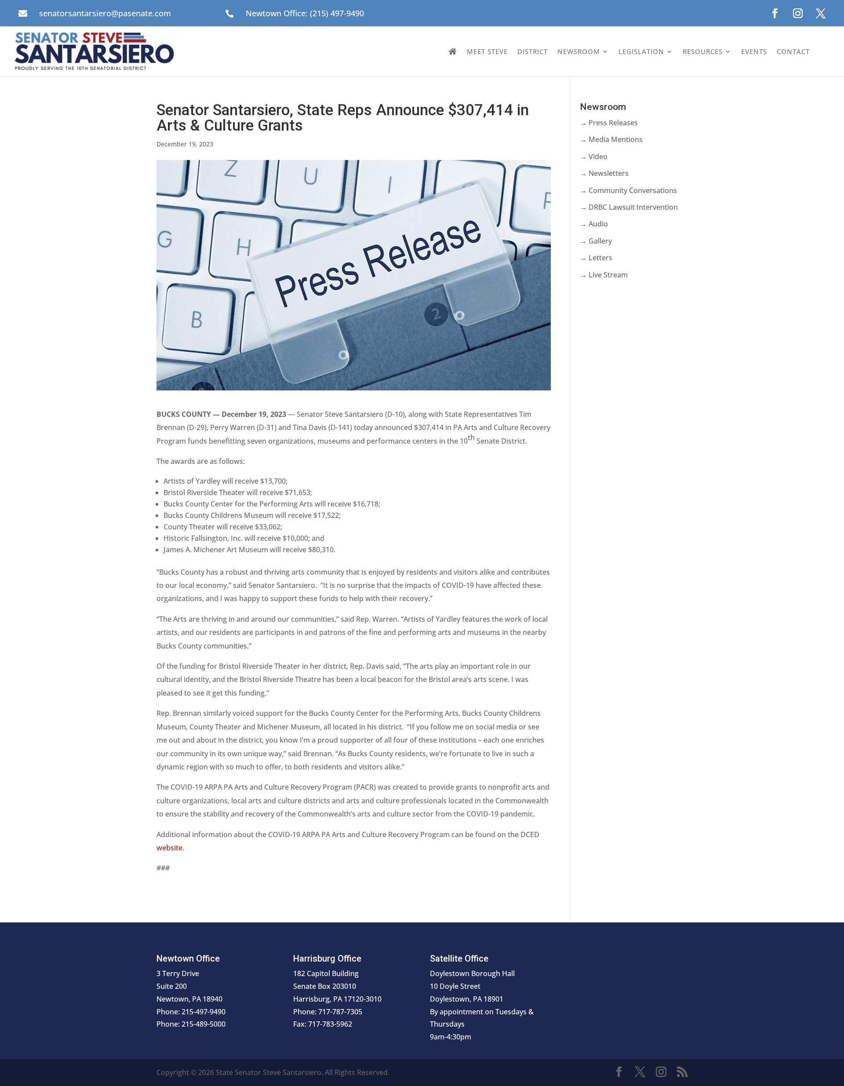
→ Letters (596, 257)
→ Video (594, 156)
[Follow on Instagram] (798, 13)
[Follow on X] (820, 13)
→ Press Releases (609, 123)
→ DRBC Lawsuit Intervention (629, 207)
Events (754, 51)
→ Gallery (596, 241)
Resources (703, 51)
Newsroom (578, 51)
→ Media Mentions (611, 139)
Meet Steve (487, 51)
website (169, 848)
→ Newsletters (604, 173)
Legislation (641, 51)
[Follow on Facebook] (775, 13)
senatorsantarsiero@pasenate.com (105, 13)
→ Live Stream (604, 275)
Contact (793, 51)
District (532, 51)
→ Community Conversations (628, 190)
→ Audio (594, 224)
